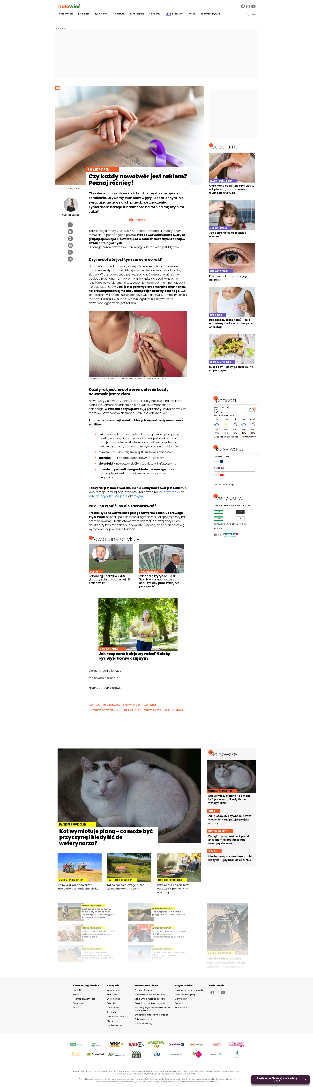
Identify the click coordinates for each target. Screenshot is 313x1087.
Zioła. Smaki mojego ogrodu (149, 1003)
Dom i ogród (137, 13)
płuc (162, 492)
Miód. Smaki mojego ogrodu (149, 998)
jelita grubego (98, 496)
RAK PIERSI (150, 704)
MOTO (192, 13)
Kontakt (77, 990)
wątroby (172, 492)
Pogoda (179, 1003)
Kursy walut (181, 1007)
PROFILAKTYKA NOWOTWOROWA (141, 710)
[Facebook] (243, 6)
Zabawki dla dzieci (144, 1019)
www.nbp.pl (228, 484)
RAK (166, 710)
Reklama (77, 994)
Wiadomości (66, 13)
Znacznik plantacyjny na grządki (151, 1014)
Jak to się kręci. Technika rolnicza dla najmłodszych (152, 1009)
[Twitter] (70, 231)
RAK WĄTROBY (131, 704)
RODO (76, 1007)
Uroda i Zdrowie (175, 13)
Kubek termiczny (143, 1023)
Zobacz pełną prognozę (226, 436)
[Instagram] (248, 6)
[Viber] (70, 259)
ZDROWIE (177, 710)
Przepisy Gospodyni (145, 990)
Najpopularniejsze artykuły (189, 990)
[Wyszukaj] (251, 14)
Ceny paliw (181, 998)
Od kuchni (154, 13)
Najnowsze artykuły (185, 994)
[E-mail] (70, 245)
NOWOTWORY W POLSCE (104, 710)
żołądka (139, 496)
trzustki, (113, 496)
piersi (124, 496)
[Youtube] (253, 6)
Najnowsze (224, 754)
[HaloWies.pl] (70, 6)
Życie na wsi (101, 13)
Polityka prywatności (84, 998)
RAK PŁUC (94, 704)
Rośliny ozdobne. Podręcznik (149, 994)
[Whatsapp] (70, 252)
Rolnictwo (118, 13)
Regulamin (78, 1003)
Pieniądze (83, 13)
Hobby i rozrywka (210, 13)
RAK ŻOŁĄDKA (111, 704)
